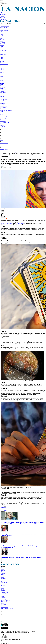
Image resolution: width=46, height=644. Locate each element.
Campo (1, 41)
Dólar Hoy (2, 39)
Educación (2, 57)
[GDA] (4, 638)
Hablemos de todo (4, 64)
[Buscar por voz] (44, 24)
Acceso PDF (2, 103)
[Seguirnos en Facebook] (1, 611)
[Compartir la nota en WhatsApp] (3, 213)
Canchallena (2, 79)
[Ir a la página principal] (23, 11)
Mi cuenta (3, 19)
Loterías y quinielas (4, 89)
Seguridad (2, 56)
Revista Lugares (3, 119)
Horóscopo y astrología (11, 152)
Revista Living (3, 121)
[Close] (1, 559)
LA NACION (3, 152)
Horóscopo (2, 87)
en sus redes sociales (19, 223)
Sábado (1, 111)
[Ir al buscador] (2, 5)
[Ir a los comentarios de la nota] (3, 211)
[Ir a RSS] (1, 622)
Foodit (2, 16)
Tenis (1, 77)
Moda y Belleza (3, 92)
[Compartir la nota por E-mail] (4, 217)
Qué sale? (2, 96)
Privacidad (20, 634)
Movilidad (2, 45)
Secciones (3, 14)
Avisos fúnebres (3, 106)
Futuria (1, 38)
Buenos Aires (3, 54)
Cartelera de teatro (4, 99)
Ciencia (1, 62)
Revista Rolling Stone (4, 122)
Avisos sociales (3, 107)
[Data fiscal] (1, 642)
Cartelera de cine (3, 98)
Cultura (1, 58)
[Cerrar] (19, 21)
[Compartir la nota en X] (3, 217)
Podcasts (2, 91)
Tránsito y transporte (4, 30)
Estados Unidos (3, 50)
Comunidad (2, 60)
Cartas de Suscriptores (5, 70)
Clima (1, 31)
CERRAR (1, 0)
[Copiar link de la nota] (1, 215)
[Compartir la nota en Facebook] (1, 217)
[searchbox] (22, 23)
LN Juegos (2, 83)
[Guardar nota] (1, 211)
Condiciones (15, 634)
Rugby (1, 76)
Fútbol (1, 75)
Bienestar (2, 61)
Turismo (1, 84)
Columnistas (2, 69)
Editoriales (2, 68)
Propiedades (2, 42)
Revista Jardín (3, 123)
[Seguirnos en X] (1, 615)
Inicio (2, 12)
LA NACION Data (3, 33)
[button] (23, 85)
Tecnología (2, 85)
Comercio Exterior (4, 43)
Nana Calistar (4, 507)
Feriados (2, 88)
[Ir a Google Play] (4, 626)
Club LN (3, 17)
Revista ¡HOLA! (3, 118)
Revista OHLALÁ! (3, 117)
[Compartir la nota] (1, 213)
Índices (1, 46)
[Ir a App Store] (4, 628)
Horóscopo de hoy (6, 508)
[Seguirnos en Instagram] (1, 618)
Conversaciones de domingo (6, 110)
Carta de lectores (3, 108)
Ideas (1, 113)
